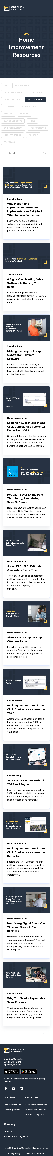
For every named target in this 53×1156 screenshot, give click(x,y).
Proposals (9, 142)
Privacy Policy (14, 1153)
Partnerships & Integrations (16, 1136)
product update (30, 107)
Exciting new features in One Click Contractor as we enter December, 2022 (26, 426)
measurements (38, 128)
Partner (8, 114)
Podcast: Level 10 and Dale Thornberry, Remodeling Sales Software (25, 498)
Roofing (24, 114)
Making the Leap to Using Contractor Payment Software (24, 355)
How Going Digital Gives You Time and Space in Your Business (26, 927)
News (32, 121)
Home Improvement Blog (36, 1105)
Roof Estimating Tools (34, 1114)
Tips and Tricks (23, 86)
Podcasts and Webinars (35, 1109)
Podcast (33, 135)
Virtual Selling (12, 100)
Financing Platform (12, 1109)
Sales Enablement (13, 128)
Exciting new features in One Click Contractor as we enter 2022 (26, 709)
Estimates (9, 107)
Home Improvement (14, 93)
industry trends (12, 135)
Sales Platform (35, 100)
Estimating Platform (12, 1105)
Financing (37, 93)
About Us (8, 1131)
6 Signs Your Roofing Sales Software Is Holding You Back (25, 283)
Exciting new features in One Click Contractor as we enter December (26, 852)
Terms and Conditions (35, 1153)
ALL (5, 86)
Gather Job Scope (13, 121)
